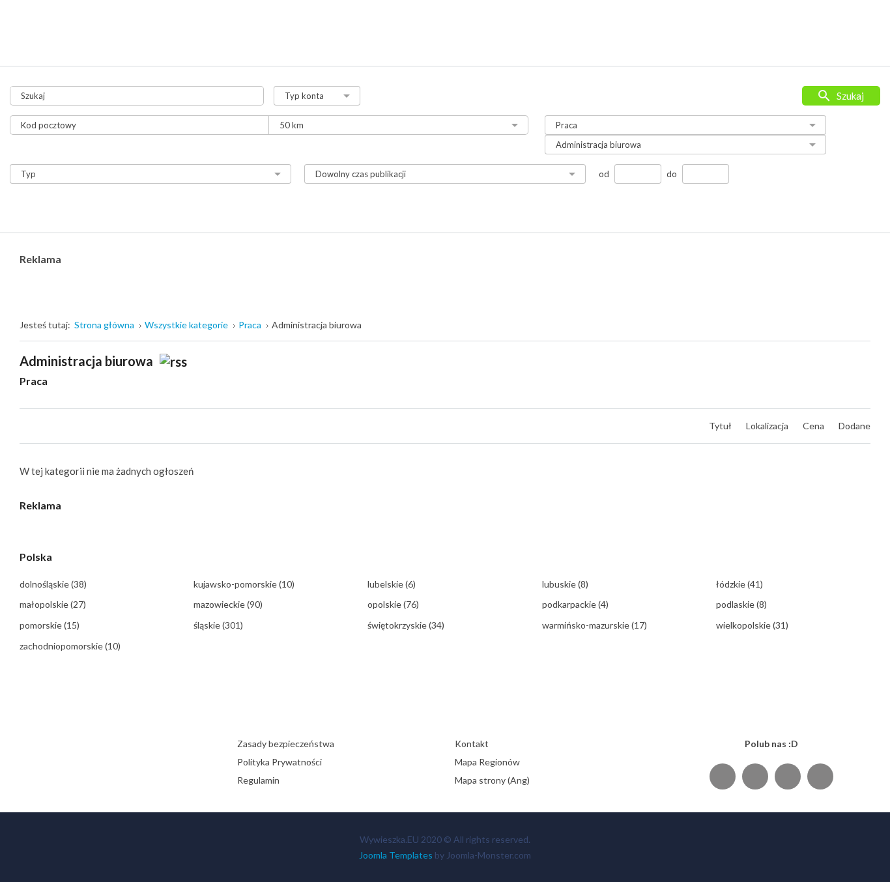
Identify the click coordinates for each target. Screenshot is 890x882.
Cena (814, 425)
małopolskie (53, 604)
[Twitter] (755, 776)
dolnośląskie (53, 584)
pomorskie (49, 625)
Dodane (854, 425)
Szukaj (850, 96)
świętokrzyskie (405, 625)
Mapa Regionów (487, 761)
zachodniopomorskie (70, 645)
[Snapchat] (820, 776)
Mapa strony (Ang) (492, 780)
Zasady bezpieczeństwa (285, 743)
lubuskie (565, 584)
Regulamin (258, 780)
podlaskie (741, 604)
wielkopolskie (752, 625)
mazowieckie (228, 604)
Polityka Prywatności (279, 761)
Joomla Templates (396, 855)
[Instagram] (788, 776)
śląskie (218, 625)
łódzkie (739, 584)
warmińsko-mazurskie (594, 625)
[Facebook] (723, 776)
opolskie (393, 604)
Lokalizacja (768, 425)
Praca (34, 381)
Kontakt (472, 743)
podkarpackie (575, 604)
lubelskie (391, 584)
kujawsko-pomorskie (244, 584)
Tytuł (721, 425)
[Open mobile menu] (861, 19)
